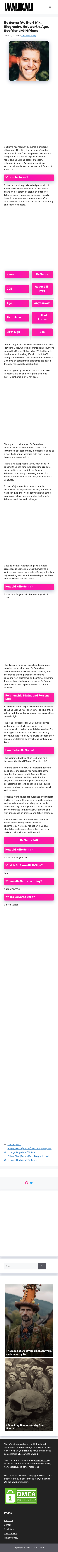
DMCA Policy (10, 1533)
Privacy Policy (11, 1538)
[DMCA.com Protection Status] (21, 1504)
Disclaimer (9, 1529)
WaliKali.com (41, 1460)
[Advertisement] (29, 114)
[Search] (42, 1266)
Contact (8, 1525)
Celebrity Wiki (14, 1144)
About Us (8, 1520)
